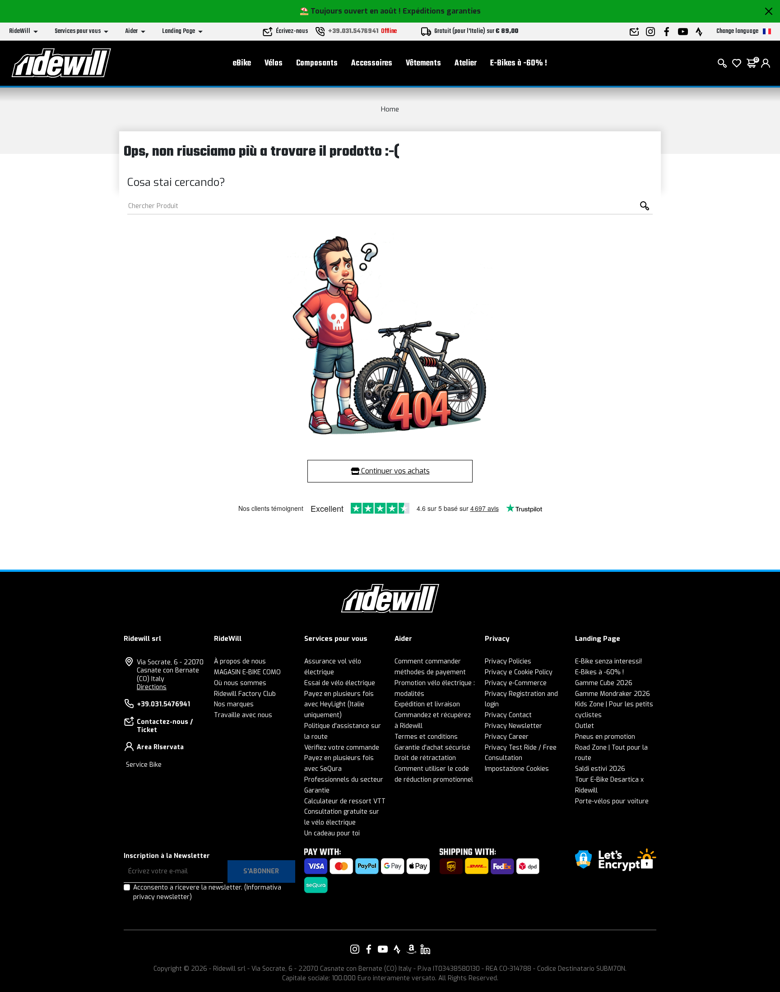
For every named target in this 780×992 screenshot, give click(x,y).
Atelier (466, 63)
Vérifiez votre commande (341, 747)
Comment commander (428, 661)
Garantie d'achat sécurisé (432, 747)
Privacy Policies (508, 661)
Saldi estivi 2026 (600, 769)
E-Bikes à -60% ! (518, 63)
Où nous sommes (240, 683)
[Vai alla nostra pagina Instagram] (354, 949)
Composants (317, 63)
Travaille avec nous (243, 715)
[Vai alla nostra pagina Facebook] (368, 949)
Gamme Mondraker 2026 (612, 694)
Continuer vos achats (394, 471)
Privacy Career (507, 736)
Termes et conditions (426, 736)
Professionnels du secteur (343, 779)
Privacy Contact (508, 715)
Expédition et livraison (427, 704)
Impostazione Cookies (517, 769)
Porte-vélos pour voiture (612, 801)
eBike (242, 63)
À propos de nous (240, 661)
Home (390, 109)
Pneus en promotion (605, 736)
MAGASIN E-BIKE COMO (247, 672)
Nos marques (234, 704)
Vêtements (423, 63)
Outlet (584, 726)
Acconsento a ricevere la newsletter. (207, 892)
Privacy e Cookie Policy (518, 672)
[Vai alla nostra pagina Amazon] (411, 949)
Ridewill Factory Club (245, 694)
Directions (152, 687)
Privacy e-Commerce (516, 683)
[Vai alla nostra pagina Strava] (397, 949)
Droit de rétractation (425, 758)
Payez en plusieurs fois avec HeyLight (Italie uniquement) (339, 705)
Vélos (274, 63)
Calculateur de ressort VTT (344, 801)
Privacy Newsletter (513, 726)
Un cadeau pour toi (332, 833)
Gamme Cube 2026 (603, 683)
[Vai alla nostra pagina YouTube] (382, 949)
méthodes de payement (430, 672)
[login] (765, 63)
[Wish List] (736, 63)
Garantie (317, 790)
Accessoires (371, 63)
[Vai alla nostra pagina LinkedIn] (425, 949)
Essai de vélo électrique (339, 683)
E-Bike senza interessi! (608, 661)
